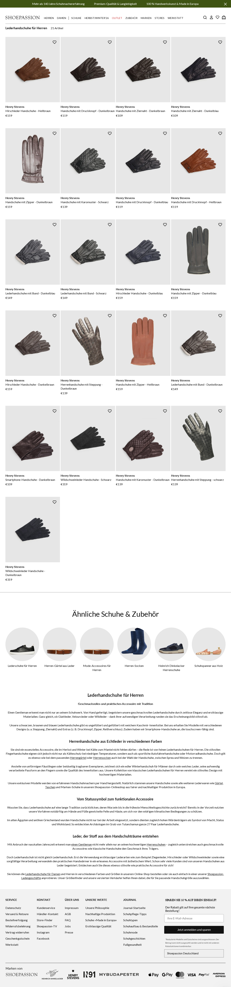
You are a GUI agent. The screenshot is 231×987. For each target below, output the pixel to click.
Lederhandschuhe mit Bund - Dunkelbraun (197, 384)
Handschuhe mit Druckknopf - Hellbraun (196, 202)
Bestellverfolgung (16, 920)
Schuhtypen (130, 920)
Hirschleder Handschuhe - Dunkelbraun (29, 384)
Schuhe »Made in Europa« (101, 920)
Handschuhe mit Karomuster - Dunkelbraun (142, 479)
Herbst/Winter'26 (97, 17)
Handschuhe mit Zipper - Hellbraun (137, 384)
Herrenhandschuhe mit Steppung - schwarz (197, 479)
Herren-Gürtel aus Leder (59, 665)
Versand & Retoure (17, 914)
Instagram (43, 932)
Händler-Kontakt (47, 914)
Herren (49, 17)
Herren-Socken (134, 665)
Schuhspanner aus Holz (209, 665)
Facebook (43, 938)
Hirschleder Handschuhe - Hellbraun (28, 110)
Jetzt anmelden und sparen (194, 929)
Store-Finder (45, 920)
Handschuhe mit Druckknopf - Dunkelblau (142, 202)
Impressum (72, 907)
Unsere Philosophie (97, 907)
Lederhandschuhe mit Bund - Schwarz (83, 293)
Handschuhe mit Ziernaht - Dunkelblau (195, 110)
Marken (146, 17)
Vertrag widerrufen (17, 932)
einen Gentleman (81, 844)
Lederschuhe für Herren (22, 665)
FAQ (68, 920)
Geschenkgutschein (17, 938)
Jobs (68, 926)
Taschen (50, 787)
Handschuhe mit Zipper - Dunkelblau (193, 293)
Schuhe (76, 17)
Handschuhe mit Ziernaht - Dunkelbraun (140, 110)
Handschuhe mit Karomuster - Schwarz (85, 202)
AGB (68, 914)
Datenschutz (13, 907)
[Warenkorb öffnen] (224, 17)
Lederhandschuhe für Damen (42, 874)
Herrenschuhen (156, 844)
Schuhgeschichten (134, 938)
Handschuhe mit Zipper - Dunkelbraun (29, 202)
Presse (69, 932)
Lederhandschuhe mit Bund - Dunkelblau (30, 293)
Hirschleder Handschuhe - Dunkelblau (139, 293)
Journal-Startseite (134, 907)
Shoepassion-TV (47, 926)
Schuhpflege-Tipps (135, 914)
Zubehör (131, 17)
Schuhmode (130, 932)
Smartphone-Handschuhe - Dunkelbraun (30, 479)
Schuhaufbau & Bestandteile (140, 926)
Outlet (117, 17)
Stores (159, 17)
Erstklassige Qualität (98, 926)
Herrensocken (102, 757)
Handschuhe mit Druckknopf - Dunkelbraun (88, 110)
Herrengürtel (78, 757)
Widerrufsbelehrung (17, 926)
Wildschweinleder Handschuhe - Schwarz (86, 479)
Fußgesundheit (132, 944)
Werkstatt (175, 17)
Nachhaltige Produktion (100, 914)
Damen (61, 17)
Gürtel (219, 783)
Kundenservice (46, 907)
